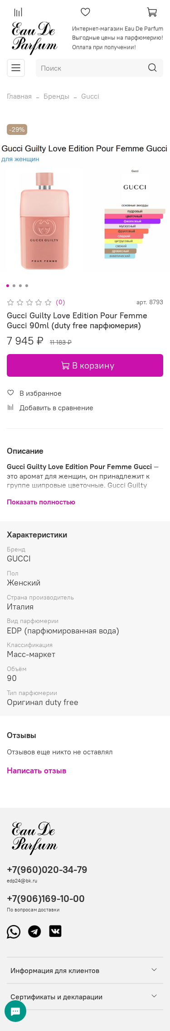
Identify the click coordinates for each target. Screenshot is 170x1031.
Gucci (90, 96)
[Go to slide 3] (20, 285)
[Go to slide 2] (13, 285)
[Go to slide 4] (26, 285)
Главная (19, 96)
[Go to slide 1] (7, 285)
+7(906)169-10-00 (46, 898)
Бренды (56, 96)
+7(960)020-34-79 (47, 869)
